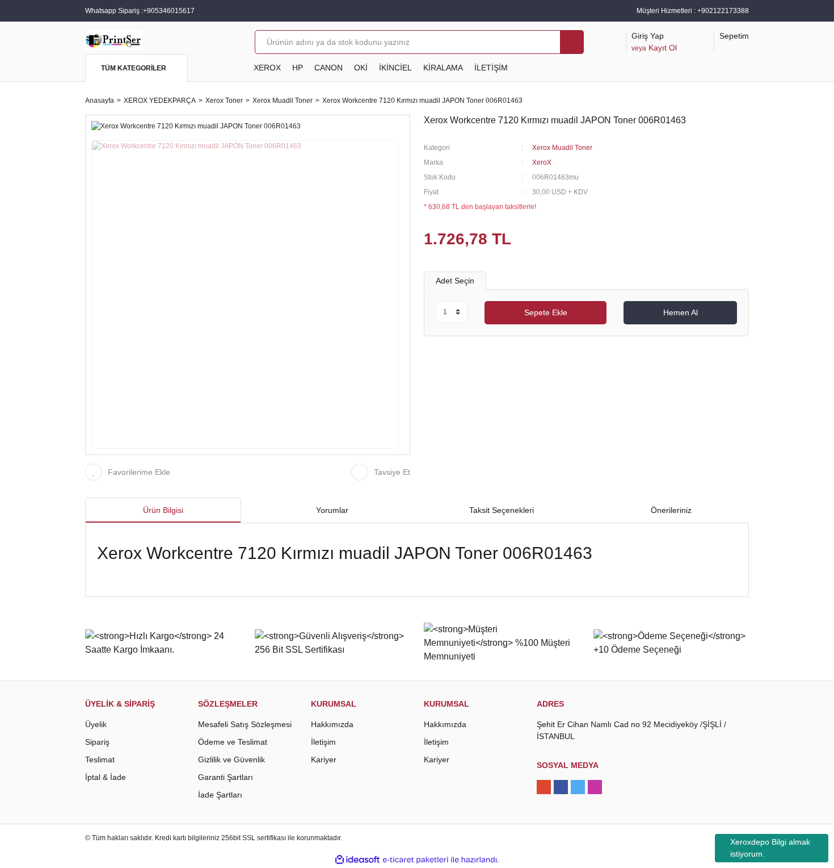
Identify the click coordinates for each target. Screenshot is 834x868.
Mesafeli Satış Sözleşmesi (245, 724)
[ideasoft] (357, 859)
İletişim (323, 741)
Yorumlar (332, 510)
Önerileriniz (671, 510)
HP (297, 67)
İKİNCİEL (395, 67)
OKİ (361, 67)
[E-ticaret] (415, 860)
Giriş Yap (654, 41)
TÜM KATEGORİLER (133, 68)
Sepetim (734, 35)
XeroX (541, 162)
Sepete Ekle (545, 312)
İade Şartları (220, 794)
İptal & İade (105, 777)
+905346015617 (169, 11)
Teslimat (100, 759)
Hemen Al (680, 312)
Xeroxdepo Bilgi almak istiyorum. (770, 847)
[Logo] (113, 39)
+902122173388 (723, 11)
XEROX (267, 67)
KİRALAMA (443, 67)
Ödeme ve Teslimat (232, 741)
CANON (328, 67)
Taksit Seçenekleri (501, 510)
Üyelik (96, 724)
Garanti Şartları (225, 777)
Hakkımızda (332, 724)
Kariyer (323, 759)
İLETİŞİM (491, 67)
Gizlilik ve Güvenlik (231, 759)
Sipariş (97, 741)
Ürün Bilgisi (163, 510)
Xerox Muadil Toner (562, 148)
